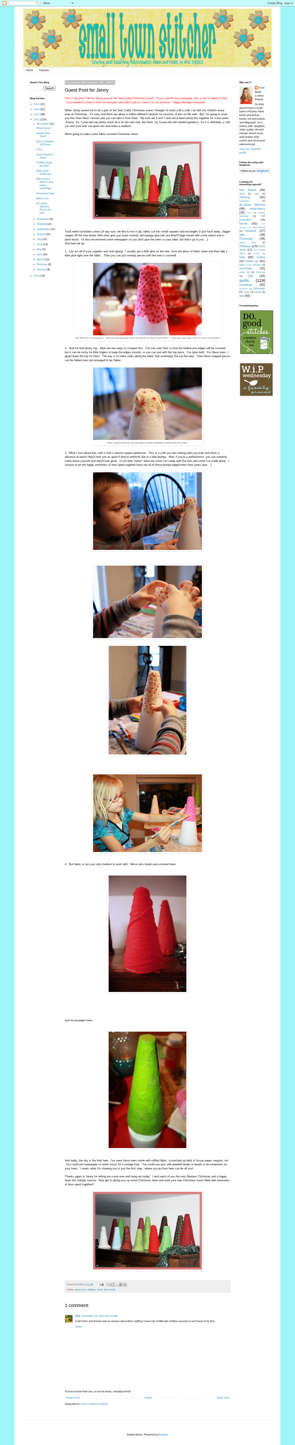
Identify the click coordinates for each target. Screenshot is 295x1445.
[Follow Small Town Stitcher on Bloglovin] (254, 172)
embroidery (257, 208)
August (41, 234)
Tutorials (44, 70)
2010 (37, 275)
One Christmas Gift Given (45, 143)
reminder (243, 288)
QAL (251, 276)
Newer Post (72, 1397)
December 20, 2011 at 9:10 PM (99, 1316)
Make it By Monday (250, 265)
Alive (39, 149)
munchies (245, 268)
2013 (37, 109)
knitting (261, 257)
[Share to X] (117, 1284)
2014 (37, 104)
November (43, 219)
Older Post (223, 1397)
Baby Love (42, 198)
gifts (242, 234)
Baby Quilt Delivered (43, 172)
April (40, 254)
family (243, 223)
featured (261, 227)
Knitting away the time (44, 164)
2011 (37, 119)
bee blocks (247, 189)
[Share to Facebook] (121, 1284)
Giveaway (246, 238)
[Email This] (108, 1284)
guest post (80, 1289)
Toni (77, 1316)
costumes (244, 201)
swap (246, 292)
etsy (249, 213)
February (42, 264)
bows (242, 193)
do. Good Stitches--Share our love (43, 208)
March (41, 259)
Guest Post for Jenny (44, 156)
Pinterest (260, 272)
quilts (244, 280)
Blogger (163, 1434)
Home (29, 70)
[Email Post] (101, 1284)
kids (113, 1289)
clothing (244, 197)
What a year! (43, 128)
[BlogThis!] (113, 1284)
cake (256, 193)
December (43, 123)
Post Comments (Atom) (94, 1404)
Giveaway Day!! (45, 193)
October (42, 224)
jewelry (256, 253)
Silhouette (259, 288)
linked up (251, 261)
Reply (78, 1326)
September (43, 229)
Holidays (91, 1289)
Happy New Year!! (43, 135)
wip (241, 295)
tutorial (257, 292)
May (39, 249)
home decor (103, 1289)
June (40, 244)
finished (251, 230)
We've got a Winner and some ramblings (44, 183)
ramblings (246, 284)
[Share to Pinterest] (125, 1284)
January (42, 269)
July (39, 239)
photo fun (244, 272)
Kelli (262, 87)
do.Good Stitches (252, 204)
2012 (37, 114)
